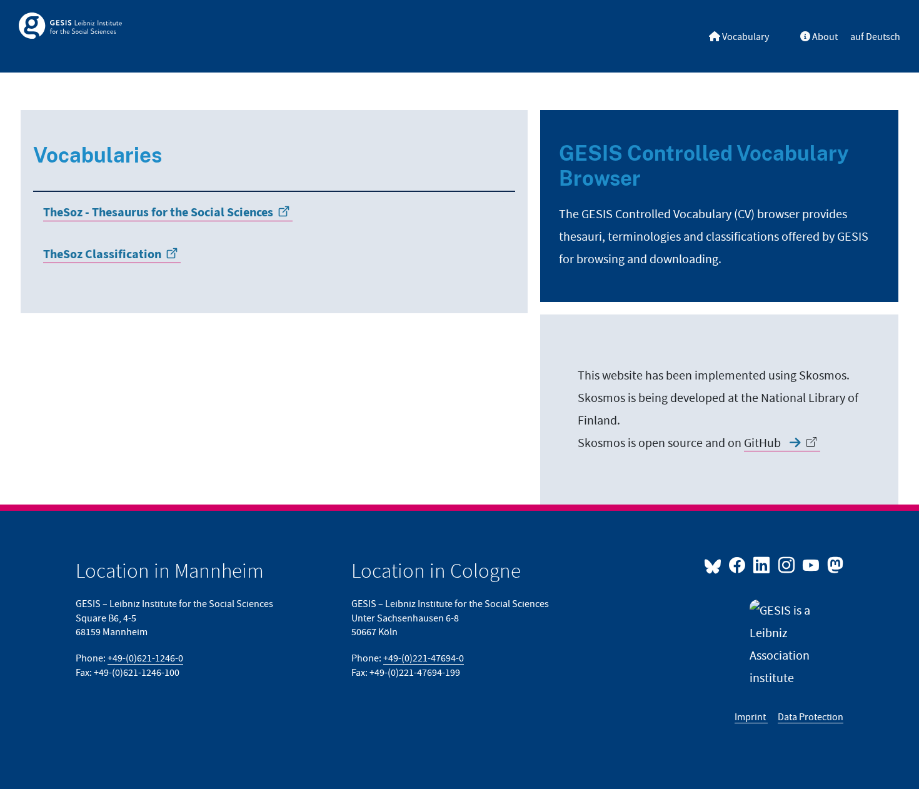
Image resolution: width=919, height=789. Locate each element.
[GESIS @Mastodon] (833, 564)
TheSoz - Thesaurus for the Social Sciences (158, 212)
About (824, 37)
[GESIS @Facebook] (738, 564)
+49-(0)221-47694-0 (423, 658)
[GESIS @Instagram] (787, 564)
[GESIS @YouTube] (812, 564)
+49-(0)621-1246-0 (145, 658)
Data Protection (810, 717)
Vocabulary (744, 37)
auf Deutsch (875, 37)
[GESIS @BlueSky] (715, 564)
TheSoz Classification (102, 254)
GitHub (763, 443)
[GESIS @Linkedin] (762, 564)
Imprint (751, 717)
